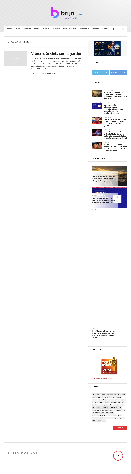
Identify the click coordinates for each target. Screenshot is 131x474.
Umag (114, 418)
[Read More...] (33, 73)
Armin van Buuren (96, 397)
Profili (36, 29)
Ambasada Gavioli (100, 394)
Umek (93, 420)
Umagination (121, 418)
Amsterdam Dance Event (113, 394)
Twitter (95, 72)
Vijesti (9, 29)
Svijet (55, 73)
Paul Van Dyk (105, 407)
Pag (93, 407)
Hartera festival (121, 402)
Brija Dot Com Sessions (116, 397)
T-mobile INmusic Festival (98, 415)
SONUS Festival (117, 410)
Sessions (46, 29)
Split (124, 410)
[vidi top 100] (109, 365)
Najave (18, 29)
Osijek (114, 405)
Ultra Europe (108, 418)
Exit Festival (95, 402)
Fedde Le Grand (104, 402)
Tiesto (119, 415)
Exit (124, 400)
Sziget (111, 412)
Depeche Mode (110, 400)
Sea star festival (96, 410)
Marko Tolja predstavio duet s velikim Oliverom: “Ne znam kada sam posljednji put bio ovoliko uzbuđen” (115, 147)
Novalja (109, 405)
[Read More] (92, 183)
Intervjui (27, 29)
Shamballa (105, 410)
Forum (105, 29)
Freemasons (113, 402)
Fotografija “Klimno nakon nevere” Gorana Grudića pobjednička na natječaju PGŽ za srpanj (115, 95)
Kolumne (66, 29)
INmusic (94, 405)
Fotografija (108, 90)
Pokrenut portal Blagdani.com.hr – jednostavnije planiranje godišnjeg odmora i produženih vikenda (113, 109)
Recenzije (56, 29)
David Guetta (101, 400)
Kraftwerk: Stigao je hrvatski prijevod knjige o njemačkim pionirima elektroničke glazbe (115, 122)
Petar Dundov (113, 407)
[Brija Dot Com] (65, 13)
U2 (102, 418)
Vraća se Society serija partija (56, 53)
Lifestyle (96, 29)
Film (74, 29)
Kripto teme (84, 29)
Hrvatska (107, 117)
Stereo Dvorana (96, 412)
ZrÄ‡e (104, 420)
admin (49, 73)
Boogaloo (105, 397)
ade (93, 394)
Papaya (98, 407)
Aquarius (123, 394)
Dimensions (119, 400)
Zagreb (99, 420)
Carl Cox (94, 400)
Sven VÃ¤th (105, 412)
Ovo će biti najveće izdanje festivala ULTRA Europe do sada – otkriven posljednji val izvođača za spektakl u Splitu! (115, 135)
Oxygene (120, 405)
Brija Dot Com (23, 452)
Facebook (114, 72)
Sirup (111, 410)
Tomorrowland (96, 418)
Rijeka (120, 407)
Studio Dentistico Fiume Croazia (102, 378)
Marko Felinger (102, 405)
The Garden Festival (111, 415)
